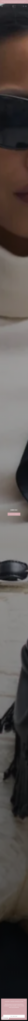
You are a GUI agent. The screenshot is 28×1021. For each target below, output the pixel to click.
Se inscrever (14, 1016)
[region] (14, 512)
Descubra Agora (14, 516)
